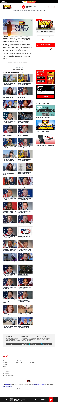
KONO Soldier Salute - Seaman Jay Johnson (23, 122)
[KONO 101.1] (29, 1)
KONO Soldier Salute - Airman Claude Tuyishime (10, 327)
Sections (3, 1)
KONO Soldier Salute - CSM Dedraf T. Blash (24, 109)
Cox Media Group (8, 384)
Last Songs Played (16, 10)
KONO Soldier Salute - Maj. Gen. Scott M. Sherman (24, 224)
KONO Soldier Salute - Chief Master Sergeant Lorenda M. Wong (10, 301)
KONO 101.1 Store (31, 10)
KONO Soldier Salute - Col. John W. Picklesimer (9, 275)
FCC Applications (6, 373)
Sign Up (46, 96)
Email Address (44, 90)
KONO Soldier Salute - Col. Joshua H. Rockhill (9, 237)
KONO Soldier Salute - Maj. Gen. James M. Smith (9, 212)
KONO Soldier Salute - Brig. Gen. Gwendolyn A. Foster (9, 250)
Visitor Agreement (36, 384)
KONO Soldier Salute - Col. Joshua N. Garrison (9, 224)
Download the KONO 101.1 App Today (45, 145)
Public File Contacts (7, 368)
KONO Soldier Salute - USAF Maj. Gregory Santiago (24, 314)
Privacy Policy (42, 384)
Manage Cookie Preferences (7, 386)
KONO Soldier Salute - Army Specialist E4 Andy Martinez (25, 250)
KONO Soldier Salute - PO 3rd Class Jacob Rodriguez (10, 160)
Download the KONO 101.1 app (40, 72)
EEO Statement (6, 366)
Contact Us (5, 362)
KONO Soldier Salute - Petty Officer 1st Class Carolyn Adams (9, 173)
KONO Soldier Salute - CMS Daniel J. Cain (9, 288)
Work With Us (6, 364)
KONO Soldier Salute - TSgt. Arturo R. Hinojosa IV (9, 186)
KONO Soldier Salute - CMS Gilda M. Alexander (9, 134)
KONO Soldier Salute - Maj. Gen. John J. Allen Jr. (24, 199)
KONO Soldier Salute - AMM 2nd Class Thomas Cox (24, 275)
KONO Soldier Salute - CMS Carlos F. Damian (9, 122)
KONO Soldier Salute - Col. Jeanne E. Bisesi (9, 314)
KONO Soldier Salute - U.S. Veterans (24, 237)
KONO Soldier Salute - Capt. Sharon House (9, 109)
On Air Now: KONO (45, 27)
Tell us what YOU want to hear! (43, 117)
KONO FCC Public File (7, 371)
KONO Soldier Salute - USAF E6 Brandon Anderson (24, 134)
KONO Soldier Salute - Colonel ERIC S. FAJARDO (24, 301)
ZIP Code (38, 90)
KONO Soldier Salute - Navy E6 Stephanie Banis (9, 84)
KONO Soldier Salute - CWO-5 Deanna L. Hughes (25, 186)
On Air (21, 10)
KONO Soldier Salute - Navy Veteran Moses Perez (24, 84)
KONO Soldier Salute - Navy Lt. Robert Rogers (24, 147)
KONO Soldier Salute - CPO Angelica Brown (9, 147)
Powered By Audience (18, 69)
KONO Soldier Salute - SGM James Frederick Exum (24, 173)
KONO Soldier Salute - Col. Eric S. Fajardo (24, 96)
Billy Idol (28, 7)
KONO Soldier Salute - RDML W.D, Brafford (25, 262)
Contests (25, 10)
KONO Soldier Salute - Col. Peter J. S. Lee (24, 212)
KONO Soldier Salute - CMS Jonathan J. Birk (9, 199)
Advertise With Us (39, 10)
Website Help (32, 362)
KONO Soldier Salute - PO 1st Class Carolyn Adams (10, 96)
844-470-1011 (46, 45)
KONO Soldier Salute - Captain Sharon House (23, 327)
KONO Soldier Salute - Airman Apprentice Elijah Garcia (10, 262)
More (44, 10)
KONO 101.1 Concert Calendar (43, 131)
